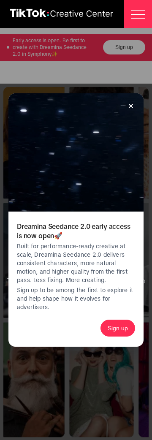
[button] (138, 14)
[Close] (130, 106)
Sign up (118, 328)
